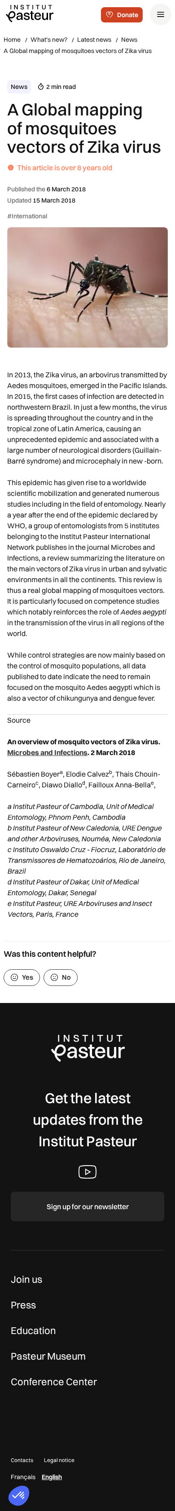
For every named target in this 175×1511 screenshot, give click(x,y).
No (66, 977)
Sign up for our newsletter (88, 1206)
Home (12, 39)
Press (23, 1305)
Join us (26, 1279)
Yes (27, 977)
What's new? (49, 39)
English (52, 1477)
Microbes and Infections (47, 752)
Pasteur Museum (48, 1356)
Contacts (22, 1460)
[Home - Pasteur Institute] (30, 13)
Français (23, 1477)
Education (33, 1330)
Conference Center (54, 1381)
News (129, 39)
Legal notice (59, 1460)
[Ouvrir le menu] (160, 14)
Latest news (94, 39)
